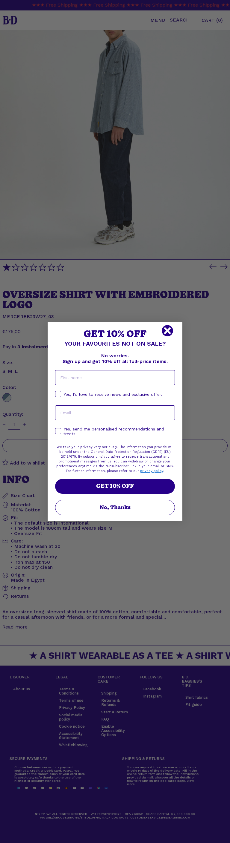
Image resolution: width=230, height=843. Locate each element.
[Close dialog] (167, 331)
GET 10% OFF (115, 486)
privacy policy (151, 471)
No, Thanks (115, 507)
